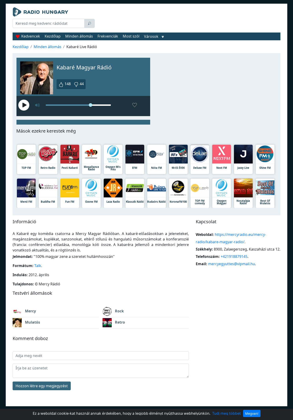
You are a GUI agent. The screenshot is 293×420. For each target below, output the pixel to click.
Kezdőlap (53, 36)
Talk (37, 265)
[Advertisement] (188, 18)
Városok (151, 36)
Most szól (131, 36)
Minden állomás (79, 36)
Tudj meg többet (226, 413)
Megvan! (251, 413)
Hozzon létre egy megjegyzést (42, 385)
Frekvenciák (108, 36)
